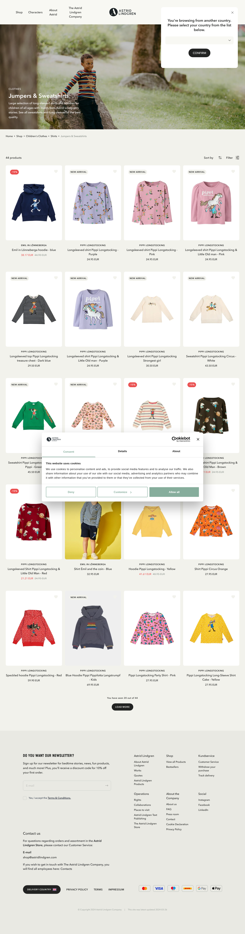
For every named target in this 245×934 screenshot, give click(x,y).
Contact (170, 819)
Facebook (204, 804)
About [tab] (176, 451)
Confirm (199, 53)
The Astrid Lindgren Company (75, 12)
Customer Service (208, 761)
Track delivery (206, 775)
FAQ (168, 809)
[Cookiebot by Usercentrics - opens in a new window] (174, 439)
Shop (19, 12)
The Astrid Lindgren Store (145, 825)
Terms (98, 889)
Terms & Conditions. (59, 797)
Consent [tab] (68, 451)
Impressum (116, 889)
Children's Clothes (36, 136)
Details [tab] (122, 451)
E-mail (27, 852)
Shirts (54, 136)
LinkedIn (203, 810)
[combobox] (199, 40)
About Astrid (53, 12)
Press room (172, 814)
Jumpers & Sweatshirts (74, 136)
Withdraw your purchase (206, 768)
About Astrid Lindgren (141, 763)
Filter (229, 157)
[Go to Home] (122, 12)
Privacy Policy (174, 829)
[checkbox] (25, 798)
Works (137, 770)
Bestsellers (172, 766)
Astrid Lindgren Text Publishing (145, 816)
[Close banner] (198, 439)
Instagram (204, 799)
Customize (120, 492)
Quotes (138, 775)
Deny (71, 492)
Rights (137, 799)
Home (9, 136)
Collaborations (142, 804)
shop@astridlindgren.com (40, 857)
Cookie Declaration (177, 824)
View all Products (176, 761)
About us (171, 804)
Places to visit (141, 810)
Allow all (174, 492)
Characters (35, 12)
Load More (122, 707)
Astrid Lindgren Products (143, 782)
